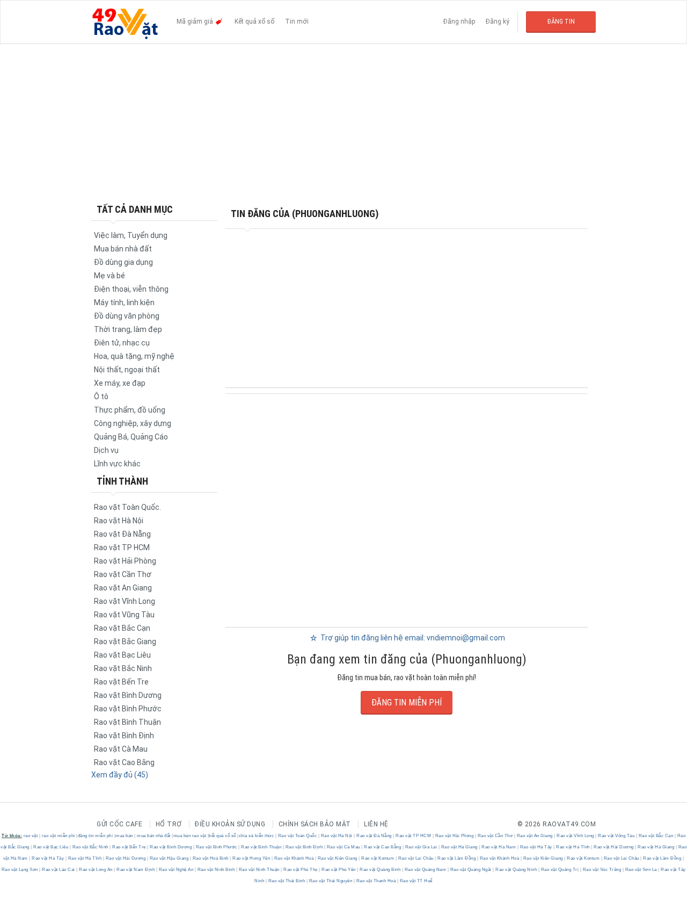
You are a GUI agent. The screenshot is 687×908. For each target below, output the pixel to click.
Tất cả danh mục (135, 209)
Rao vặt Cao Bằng (124, 762)
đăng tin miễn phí (95, 835)
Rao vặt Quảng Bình (380, 869)
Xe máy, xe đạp (119, 383)
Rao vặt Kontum (378, 858)
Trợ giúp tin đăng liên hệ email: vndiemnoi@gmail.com (412, 637)
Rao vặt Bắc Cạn (122, 628)
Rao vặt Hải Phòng (125, 561)
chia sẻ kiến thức (256, 835)
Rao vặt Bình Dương (128, 695)
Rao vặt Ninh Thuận (259, 869)
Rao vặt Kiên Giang (337, 858)
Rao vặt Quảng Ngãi (471, 869)
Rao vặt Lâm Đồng (456, 858)
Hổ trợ (169, 824)
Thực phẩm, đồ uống (129, 410)
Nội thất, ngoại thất (127, 369)
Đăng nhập (459, 21)
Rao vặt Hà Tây (535, 847)
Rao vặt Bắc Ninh (123, 668)
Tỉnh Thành (122, 481)
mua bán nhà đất (154, 835)
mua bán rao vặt (190, 835)
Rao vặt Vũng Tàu (124, 614)
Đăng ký (497, 21)
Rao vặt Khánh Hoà (294, 858)
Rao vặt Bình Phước (128, 708)
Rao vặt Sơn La (641, 869)
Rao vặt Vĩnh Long (124, 601)
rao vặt (31, 835)
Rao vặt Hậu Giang (169, 858)
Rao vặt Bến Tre (121, 682)
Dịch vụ (106, 450)
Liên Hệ (376, 824)
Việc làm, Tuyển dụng (130, 235)
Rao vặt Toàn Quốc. (127, 507)
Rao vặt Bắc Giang (125, 641)
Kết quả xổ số (254, 21)
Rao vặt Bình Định (124, 735)
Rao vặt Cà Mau (121, 749)
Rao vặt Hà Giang (459, 847)
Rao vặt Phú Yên (338, 869)
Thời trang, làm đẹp (128, 329)
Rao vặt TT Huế (415, 880)
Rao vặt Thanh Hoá (376, 880)
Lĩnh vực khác (117, 463)
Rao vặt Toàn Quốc (297, 835)
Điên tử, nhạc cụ (122, 342)
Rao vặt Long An (96, 869)
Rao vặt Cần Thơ (122, 574)
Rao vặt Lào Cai (59, 869)
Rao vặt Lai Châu (416, 858)
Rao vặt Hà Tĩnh (573, 847)
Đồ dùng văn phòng (126, 316)
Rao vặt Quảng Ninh (516, 869)
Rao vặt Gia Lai (421, 847)
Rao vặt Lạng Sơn (21, 869)
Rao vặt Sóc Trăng (602, 869)
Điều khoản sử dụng (230, 824)
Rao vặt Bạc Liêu (122, 655)
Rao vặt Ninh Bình (216, 869)
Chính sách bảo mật (315, 824)
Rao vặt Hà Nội (118, 520)
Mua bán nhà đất (123, 248)
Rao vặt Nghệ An (176, 869)
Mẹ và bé (109, 275)
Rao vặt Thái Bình (286, 880)
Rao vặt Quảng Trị (559, 869)
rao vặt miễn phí (58, 835)
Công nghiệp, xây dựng (132, 423)
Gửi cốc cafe (119, 824)
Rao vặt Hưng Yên (251, 858)
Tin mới (297, 21)
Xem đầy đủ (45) (119, 774)
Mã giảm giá (196, 21)
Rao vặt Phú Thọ (300, 869)
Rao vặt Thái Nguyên (331, 880)
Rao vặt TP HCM (122, 547)
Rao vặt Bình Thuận (127, 722)
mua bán (124, 835)
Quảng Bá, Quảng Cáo (131, 437)
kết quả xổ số (222, 835)
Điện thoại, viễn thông (131, 289)
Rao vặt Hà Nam (498, 847)
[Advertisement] (343, 123)
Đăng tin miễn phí (406, 702)
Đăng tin (561, 21)
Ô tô (101, 396)
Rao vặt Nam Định (135, 869)
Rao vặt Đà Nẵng (122, 534)
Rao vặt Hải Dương (614, 847)
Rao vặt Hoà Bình (210, 858)
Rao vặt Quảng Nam (425, 869)
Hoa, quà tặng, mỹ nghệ (134, 356)
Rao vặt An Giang (123, 587)
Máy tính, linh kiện (124, 302)
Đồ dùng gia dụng (123, 262)
